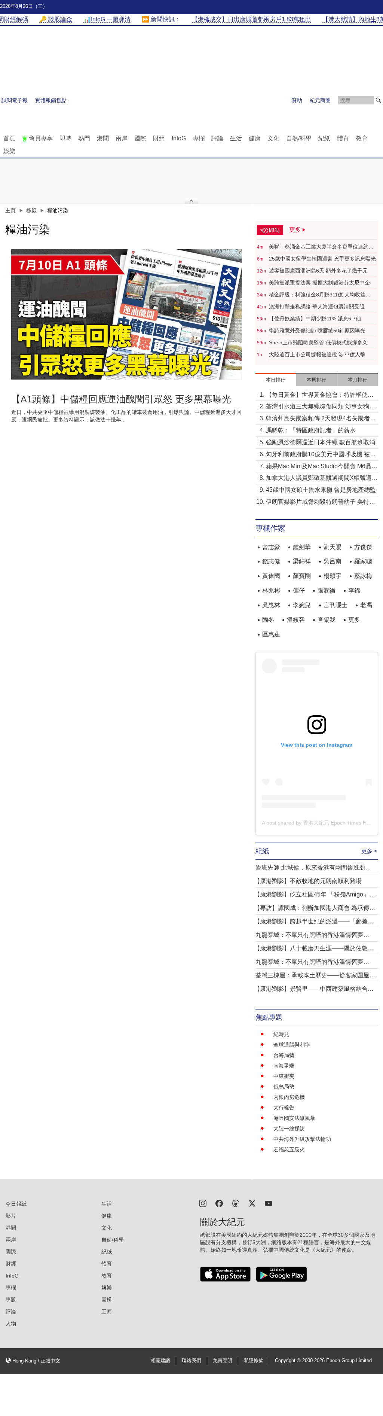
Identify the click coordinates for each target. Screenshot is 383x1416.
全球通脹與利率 (291, 1045)
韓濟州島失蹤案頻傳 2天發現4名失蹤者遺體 (321, 419)
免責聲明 (222, 1360)
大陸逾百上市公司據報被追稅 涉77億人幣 (317, 354)
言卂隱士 (335, 605)
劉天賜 (332, 547)
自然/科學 (299, 138)
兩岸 (122, 138)
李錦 (354, 590)
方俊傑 (363, 547)
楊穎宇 (332, 576)
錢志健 (271, 561)
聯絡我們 (191, 1360)
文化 (273, 138)
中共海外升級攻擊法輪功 (302, 1139)
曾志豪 (271, 547)
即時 (65, 138)
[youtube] (268, 1203)
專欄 (199, 138)
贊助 (297, 100)
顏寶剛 (302, 576)
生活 (236, 138)
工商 (106, 1312)
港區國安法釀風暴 (294, 1118)
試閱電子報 (14, 100)
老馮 (366, 605)
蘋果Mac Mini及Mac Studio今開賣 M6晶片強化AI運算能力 (321, 467)
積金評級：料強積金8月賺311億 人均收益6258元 (317, 295)
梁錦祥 (302, 561)
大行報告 (283, 1108)
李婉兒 (302, 605)
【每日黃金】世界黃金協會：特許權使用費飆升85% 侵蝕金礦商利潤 (320, 395)
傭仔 (299, 590)
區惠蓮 (271, 634)
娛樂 (9, 151)
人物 (11, 1324)
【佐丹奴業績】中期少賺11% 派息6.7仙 (315, 319)
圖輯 (106, 1300)
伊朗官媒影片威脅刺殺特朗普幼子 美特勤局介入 (320, 502)
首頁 (9, 138)
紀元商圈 (320, 100)
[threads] (235, 1203)
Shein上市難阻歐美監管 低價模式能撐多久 (318, 342)
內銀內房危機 (289, 1097)
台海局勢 (283, 1055)
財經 (159, 138)
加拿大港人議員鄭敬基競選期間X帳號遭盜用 (322, 478)
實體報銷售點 (51, 100)
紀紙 (324, 138)
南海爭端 (283, 1066)
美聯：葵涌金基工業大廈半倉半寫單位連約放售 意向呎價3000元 (321, 247)
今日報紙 (16, 1204)
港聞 (103, 138)
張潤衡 (326, 590)
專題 (11, 1300)
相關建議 (160, 1360)
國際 (140, 138)
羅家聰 (363, 561)
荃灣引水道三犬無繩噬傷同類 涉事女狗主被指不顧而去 (320, 407)
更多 (354, 619)
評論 (217, 138)
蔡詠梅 (363, 576)
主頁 (10, 210)
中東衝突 (283, 1076)
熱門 (84, 138)
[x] (252, 1203)
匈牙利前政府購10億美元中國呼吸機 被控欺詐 (321, 455)
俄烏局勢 (283, 1087)
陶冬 (268, 619)
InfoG (179, 138)
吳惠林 (271, 605)
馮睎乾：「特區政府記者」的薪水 (311, 430)
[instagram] (202, 1203)
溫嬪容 (296, 619)
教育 (362, 138)
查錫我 (326, 619)
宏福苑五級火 (289, 1149)
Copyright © (288, 1360)
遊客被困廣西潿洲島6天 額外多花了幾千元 (318, 271)
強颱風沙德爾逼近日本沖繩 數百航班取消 (320, 442)
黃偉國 (271, 576)
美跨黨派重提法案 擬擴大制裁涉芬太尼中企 (319, 283)
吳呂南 (332, 561)
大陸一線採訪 (289, 1129)
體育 (343, 138)
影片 (11, 1216)
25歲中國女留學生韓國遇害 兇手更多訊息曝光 (322, 259)
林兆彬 (271, 590)
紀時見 (281, 1034)
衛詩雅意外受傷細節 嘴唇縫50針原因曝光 (317, 331)
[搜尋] (379, 100)
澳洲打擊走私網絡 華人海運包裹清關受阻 (317, 307)
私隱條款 (253, 1360)
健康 (255, 138)
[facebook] (219, 1203)
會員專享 (41, 138)
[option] (126, 314)
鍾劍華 (302, 547)
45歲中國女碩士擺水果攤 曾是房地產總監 (321, 490)
